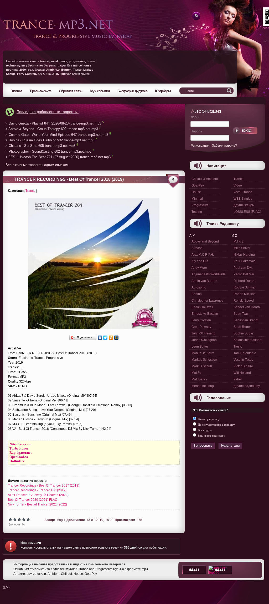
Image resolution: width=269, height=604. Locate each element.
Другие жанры (244, 205)
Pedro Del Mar (244, 274)
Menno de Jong (203, 386)
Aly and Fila (200, 261)
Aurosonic (199, 287)
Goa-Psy (198, 185)
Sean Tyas (241, 314)
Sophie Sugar (243, 333)
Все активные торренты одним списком (37, 165)
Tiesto (238, 346)
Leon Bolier (200, 346)
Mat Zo (196, 373)
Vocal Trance (243, 192)
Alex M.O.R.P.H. (203, 254)
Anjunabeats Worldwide (209, 274)
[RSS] (196, 19)
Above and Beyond (205, 241)
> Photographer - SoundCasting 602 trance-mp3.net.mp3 (48, 151)
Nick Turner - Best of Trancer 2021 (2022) (37, 504)
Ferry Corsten (201, 320)
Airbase (197, 248)
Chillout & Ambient (205, 179)
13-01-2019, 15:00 (99, 520)
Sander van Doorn (247, 307)
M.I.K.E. (239, 241)
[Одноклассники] (111, 337)
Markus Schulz (202, 366)
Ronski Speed (244, 300)
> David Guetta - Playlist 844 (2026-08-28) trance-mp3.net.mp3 (53, 123)
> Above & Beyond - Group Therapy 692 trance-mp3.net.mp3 (52, 129)
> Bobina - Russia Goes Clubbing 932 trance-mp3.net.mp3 (50, 140)
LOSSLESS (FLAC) (247, 212)
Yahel (238, 379)
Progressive (200, 205)
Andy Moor (199, 268)
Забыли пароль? (224, 145)
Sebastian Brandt (246, 320)
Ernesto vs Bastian (205, 314)
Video (238, 185)
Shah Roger (242, 327)
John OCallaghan (204, 340)
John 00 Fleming (203, 333)
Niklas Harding (244, 254)
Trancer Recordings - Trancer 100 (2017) (37, 490)
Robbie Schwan (245, 287)
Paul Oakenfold (245, 261)
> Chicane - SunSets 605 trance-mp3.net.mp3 (40, 146)
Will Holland (242, 373)
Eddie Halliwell (202, 307)
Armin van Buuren (204, 281)
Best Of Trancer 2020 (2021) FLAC (32, 500)
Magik (60, 520)
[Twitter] (105, 337)
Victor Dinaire (243, 366)
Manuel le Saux (203, 353)
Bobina (197, 294)
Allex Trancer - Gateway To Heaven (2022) (38, 495)
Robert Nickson (245, 294)
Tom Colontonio (245, 353)
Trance (30, 191)
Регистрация (200, 145)
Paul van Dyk (243, 268)
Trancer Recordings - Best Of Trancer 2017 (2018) (43, 485)
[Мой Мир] (116, 337)
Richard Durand (245, 281)
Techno (197, 212)
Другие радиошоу (247, 386)
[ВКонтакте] (100, 337)
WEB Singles (243, 198)
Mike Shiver (242, 248)
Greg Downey (201, 327)
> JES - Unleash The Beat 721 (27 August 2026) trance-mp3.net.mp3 (58, 157)
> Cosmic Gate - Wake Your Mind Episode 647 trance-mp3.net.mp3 (57, 135)
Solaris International (248, 340)
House (196, 192)
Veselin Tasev (243, 360)
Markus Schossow (205, 360)
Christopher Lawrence (207, 300)
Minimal (197, 198)
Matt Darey (199, 379)
